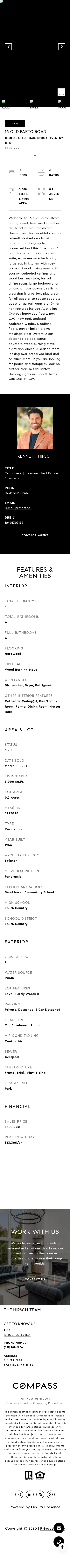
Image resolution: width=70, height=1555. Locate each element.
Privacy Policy (52, 1528)
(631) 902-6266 (16, 493)
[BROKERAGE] (51, 1494)
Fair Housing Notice (34, 1398)
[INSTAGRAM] (19, 1494)
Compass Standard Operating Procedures (35, 1403)
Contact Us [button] (35, 1279)
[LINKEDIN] (30, 1494)
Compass (42, 1415)
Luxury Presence (45, 1507)
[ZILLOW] (40, 1494)
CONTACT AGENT (35, 535)
